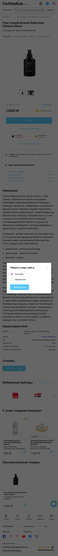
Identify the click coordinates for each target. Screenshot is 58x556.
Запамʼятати (19, 287)
